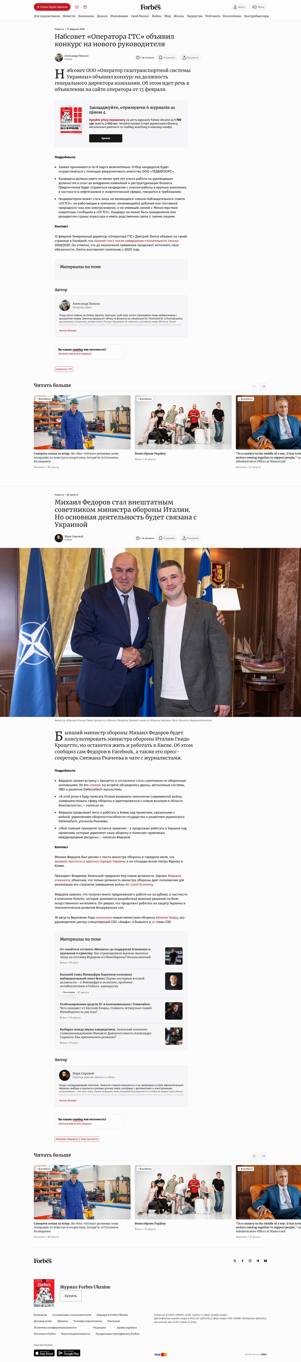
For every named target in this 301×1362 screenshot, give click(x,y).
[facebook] (242, 1261)
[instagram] (250, 1261)
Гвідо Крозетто (89, 1139)
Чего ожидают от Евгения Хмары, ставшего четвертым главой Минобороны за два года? (106, 1008)
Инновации (119, 16)
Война (156, 16)
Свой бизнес (140, 16)
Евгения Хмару (167, 917)
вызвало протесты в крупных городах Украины (90, 861)
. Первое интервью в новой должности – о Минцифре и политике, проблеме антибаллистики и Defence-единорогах (102, 980)
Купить (71, 1296)
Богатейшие (232, 16)
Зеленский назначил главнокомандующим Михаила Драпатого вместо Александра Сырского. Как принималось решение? (105, 1033)
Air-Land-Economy (139, 884)
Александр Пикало (76, 55)
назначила (104, 917)
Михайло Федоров (67, 1139)
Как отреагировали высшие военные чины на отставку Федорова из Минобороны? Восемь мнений (105, 953)
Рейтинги (212, 16)
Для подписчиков (47, 16)
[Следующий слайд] (263, 386)
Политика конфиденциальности (55, 1327)
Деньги (102, 16)
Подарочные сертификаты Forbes (117, 1333)
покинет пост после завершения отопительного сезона (136, 240)
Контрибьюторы (256, 16)
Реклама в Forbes (45, 1333)
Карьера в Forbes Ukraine (112, 1314)
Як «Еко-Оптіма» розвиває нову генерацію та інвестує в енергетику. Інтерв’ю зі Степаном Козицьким (76, 457)
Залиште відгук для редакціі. (75, 353)
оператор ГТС (64, 369)
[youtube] (265, 1261)
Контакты (40, 1314)
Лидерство (195, 16)
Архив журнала (127, 1327)
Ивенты (62, 1321)
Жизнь (179, 16)
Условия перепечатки (88, 1321)
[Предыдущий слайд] (254, 1156)
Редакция (99, 1327)
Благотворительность (75, 1333)
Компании (86, 16)
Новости (69, 16)
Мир (167, 16)
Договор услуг (43, 1321)
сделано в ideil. (256, 1354)
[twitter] (235, 1261)
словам (95, 785)
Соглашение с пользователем (72, 1314)
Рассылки (113, 1321)
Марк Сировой (73, 536)
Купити (106, 138)
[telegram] (258, 1261)
